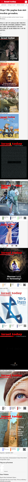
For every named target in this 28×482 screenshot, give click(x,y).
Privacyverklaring (21, 479)
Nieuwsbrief (24, 457)
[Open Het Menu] (2, 2)
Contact (18, 457)
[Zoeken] (26, 2)
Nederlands (9, 477)
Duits (5, 477)
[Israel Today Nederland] (10, 2)
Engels (1, 477)
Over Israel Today (4, 457)
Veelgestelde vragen (5, 459)
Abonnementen (12, 457)
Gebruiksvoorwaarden (5, 481)
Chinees (14, 477)
